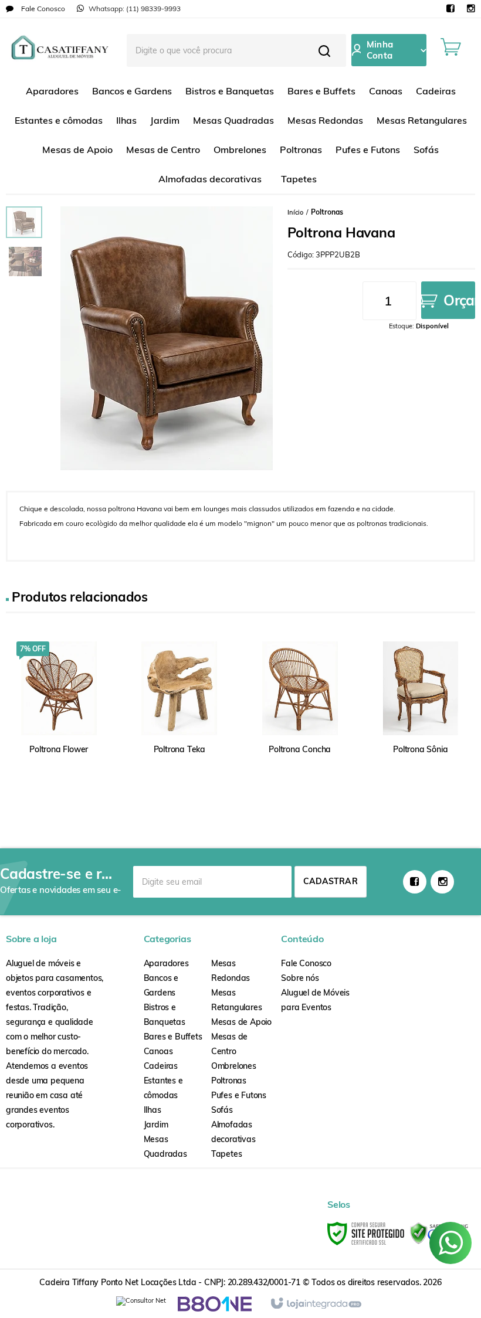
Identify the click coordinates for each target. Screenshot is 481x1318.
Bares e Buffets (173, 1036)
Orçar (459, 300)
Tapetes (226, 1154)
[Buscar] (324, 50)
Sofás (222, 1110)
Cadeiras (161, 1066)
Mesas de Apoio (241, 1022)
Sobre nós (300, 978)
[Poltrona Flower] (59, 712)
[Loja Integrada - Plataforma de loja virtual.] (315, 1304)
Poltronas (327, 212)
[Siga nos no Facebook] (450, 9)
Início (295, 212)
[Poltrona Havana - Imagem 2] (25, 261)
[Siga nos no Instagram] (470, 9)
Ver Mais (41, 738)
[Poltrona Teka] (179, 712)
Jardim (156, 1124)
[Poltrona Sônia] (420, 712)
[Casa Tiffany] (59, 49)
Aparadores (166, 963)
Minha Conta (379, 50)
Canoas (158, 1051)
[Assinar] (330, 882)
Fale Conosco (42, 8)
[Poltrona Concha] (300, 712)
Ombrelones (233, 1066)
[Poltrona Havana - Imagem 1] (24, 222)
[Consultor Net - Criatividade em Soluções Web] (141, 1303)
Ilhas (152, 1110)
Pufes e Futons (238, 1095)
